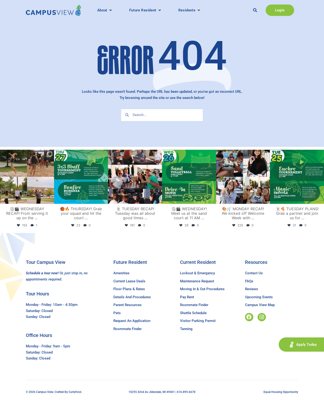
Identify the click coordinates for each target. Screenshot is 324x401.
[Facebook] (249, 317)
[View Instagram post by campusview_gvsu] (50, 199)
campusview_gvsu (26, 154)
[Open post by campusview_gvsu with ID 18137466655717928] (243, 177)
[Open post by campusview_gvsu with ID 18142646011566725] (189, 177)
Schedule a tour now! (42, 273)
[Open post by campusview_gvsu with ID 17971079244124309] (135, 177)
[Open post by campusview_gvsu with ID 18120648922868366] (27, 177)
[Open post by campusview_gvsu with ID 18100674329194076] (297, 177)
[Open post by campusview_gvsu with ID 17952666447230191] (81, 177)
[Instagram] (262, 317)
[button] (105, 10)
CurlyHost (75, 392)
